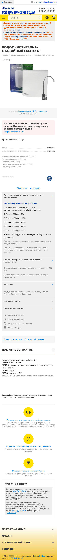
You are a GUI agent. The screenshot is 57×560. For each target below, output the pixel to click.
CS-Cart (42, 556)
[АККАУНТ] (47, 18)
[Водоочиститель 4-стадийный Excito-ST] (28, 85)
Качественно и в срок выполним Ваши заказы (28, 420)
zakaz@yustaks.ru (19, 511)
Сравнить (36, 188)
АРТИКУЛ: (23, 114)
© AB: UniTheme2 (16, 558)
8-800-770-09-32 (47, 9)
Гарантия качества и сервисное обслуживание (28, 446)
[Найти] (39, 17)
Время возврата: (10, 139)
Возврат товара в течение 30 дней (28, 471)
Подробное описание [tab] (17, 349)
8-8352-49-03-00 (47, 11)
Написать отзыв (24, 111)
